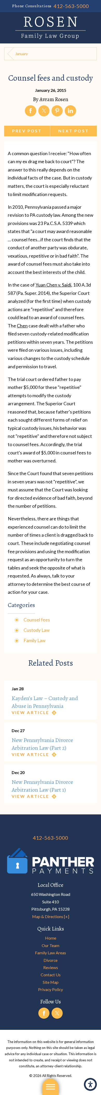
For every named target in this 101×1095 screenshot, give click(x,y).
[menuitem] (50, 938)
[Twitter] (57, 1013)
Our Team (50, 945)
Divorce (50, 960)
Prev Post (27, 130)
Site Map (51, 982)
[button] (90, 1084)
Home (50, 937)
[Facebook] (43, 1013)
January (21, 53)
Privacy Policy (50, 989)
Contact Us (51, 974)
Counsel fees (37, 619)
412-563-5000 (71, 6)
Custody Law (36, 630)
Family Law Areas (50, 952)
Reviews (50, 967)
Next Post (73, 130)
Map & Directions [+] (50, 916)
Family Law (34, 640)
